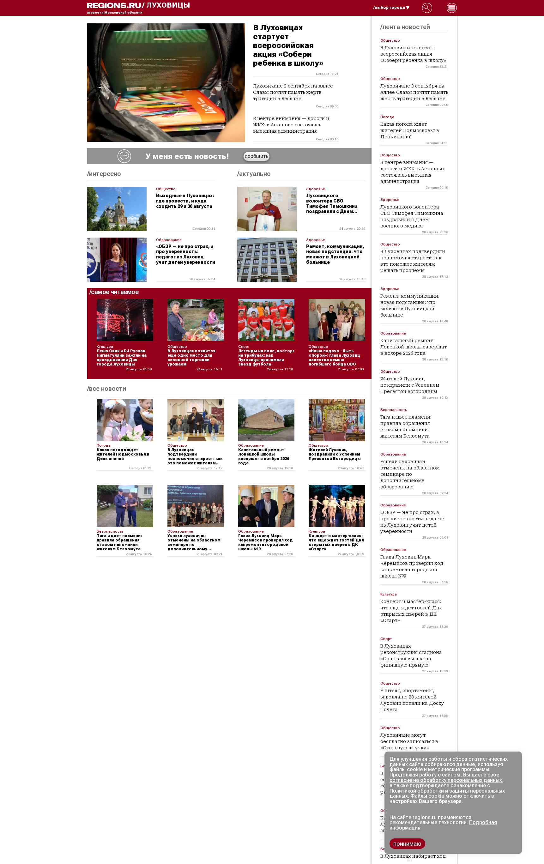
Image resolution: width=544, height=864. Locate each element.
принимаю (407, 843)
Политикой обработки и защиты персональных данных (447, 793)
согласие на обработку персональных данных (446, 780)
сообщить (257, 156)
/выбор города (389, 7)
